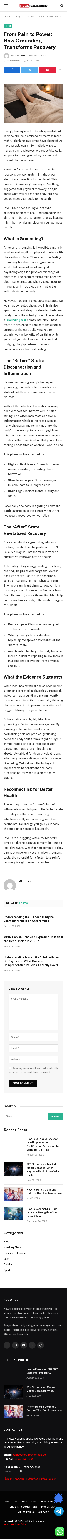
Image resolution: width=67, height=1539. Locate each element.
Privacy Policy (49, 1501)
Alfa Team (19, 55)
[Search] (61, 6)
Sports (7, 1270)
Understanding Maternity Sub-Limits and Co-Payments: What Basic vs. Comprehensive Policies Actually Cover (32, 961)
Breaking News (12, 1247)
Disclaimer (48, 1507)
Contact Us (28, 1501)
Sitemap (43, 1512)
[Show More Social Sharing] (60, 70)
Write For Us (26, 1512)
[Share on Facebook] (12, 70)
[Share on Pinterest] (47, 70)
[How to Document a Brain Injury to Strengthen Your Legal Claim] (13, 1213)
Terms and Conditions (23, 1507)
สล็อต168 (20, 1479)
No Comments (14, 61)
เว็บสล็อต (33, 1479)
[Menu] (6, 6)
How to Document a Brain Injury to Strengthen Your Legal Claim (42, 1213)
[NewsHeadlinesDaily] (33, 6)
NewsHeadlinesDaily (15, 1524)
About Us (11, 1501)
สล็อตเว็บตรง (48, 1479)
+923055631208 (23, 1458)
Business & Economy (16, 1253)
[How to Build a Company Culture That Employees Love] (13, 1194)
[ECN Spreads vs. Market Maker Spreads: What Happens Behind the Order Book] (13, 1169)
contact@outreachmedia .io (29, 1454)
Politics (8, 1264)
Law (6, 1258)
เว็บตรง (8, 1479)
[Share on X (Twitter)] (29, 70)
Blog (8, 26)
